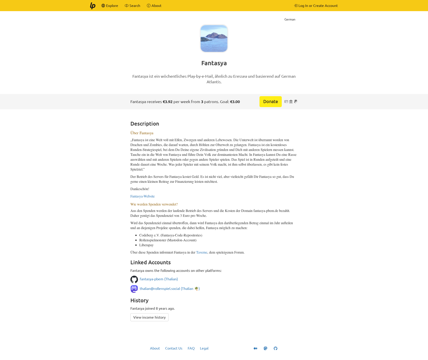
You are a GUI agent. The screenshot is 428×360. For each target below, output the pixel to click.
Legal (204, 348)
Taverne (201, 252)
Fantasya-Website (142, 196)
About (155, 348)
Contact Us (173, 348)
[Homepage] (92, 5)
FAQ (191, 348)
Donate (270, 101)
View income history (149, 317)
